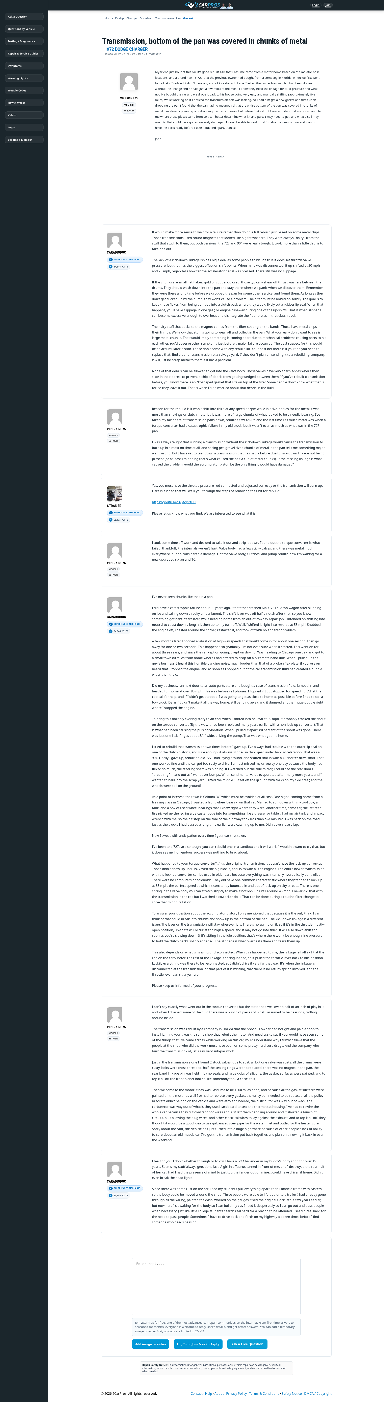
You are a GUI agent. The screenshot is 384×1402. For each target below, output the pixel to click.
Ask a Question (17, 16)
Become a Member (20, 140)
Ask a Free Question (247, 1344)
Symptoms (15, 66)
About (219, 1393)
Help (208, 1393)
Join (328, 5)
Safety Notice (292, 1393)
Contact (197, 1393)
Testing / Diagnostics (21, 41)
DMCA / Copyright (318, 1393)
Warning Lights (18, 78)
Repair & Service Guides (23, 53)
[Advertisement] (216, 188)
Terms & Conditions (264, 1393)
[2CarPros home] (188, 5)
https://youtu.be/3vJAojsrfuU (174, 502)
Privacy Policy (236, 1393)
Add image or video (150, 1344)
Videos (12, 115)
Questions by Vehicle (21, 29)
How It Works (16, 103)
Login (316, 5)
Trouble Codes (17, 90)
